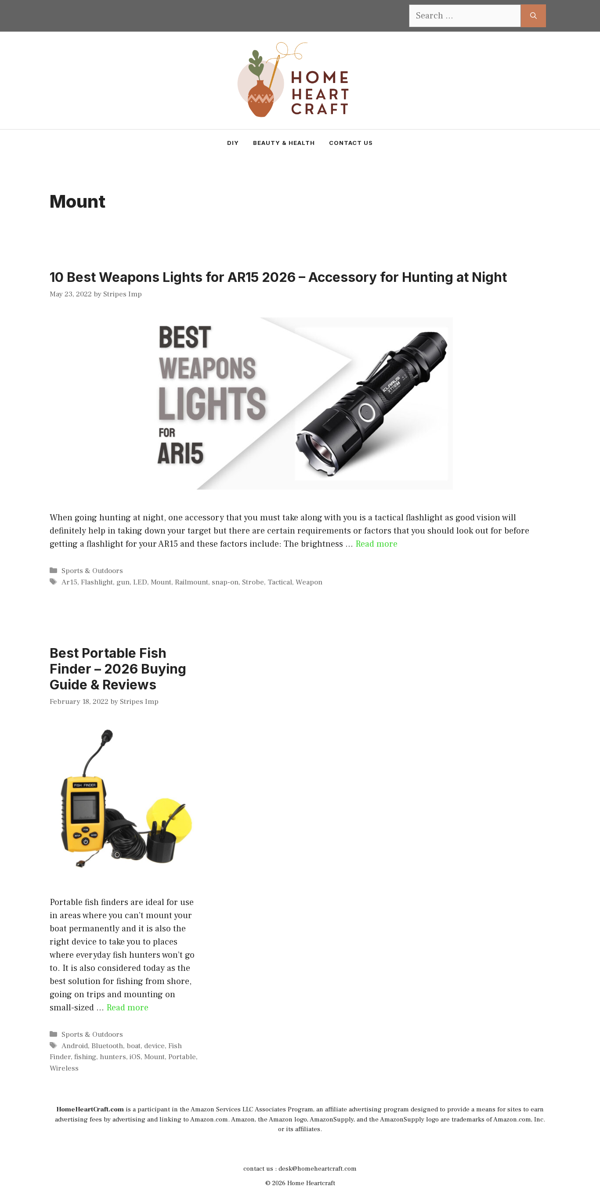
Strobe (253, 582)
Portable (182, 1057)
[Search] (533, 15)
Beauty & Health (284, 142)
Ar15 (69, 582)
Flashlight (97, 582)
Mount (161, 582)
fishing (85, 1057)
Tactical (279, 582)
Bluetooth (107, 1046)
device (154, 1046)
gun (123, 582)
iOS (135, 1057)
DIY (233, 142)
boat (134, 1046)
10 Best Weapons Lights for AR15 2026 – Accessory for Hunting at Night (278, 277)
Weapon (309, 582)
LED (140, 582)
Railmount (191, 582)
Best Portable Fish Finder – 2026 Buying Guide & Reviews (118, 668)
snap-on (225, 582)
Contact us (351, 142)
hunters (113, 1057)
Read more (376, 544)
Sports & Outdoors (92, 571)
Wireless (64, 1068)
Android (74, 1046)
